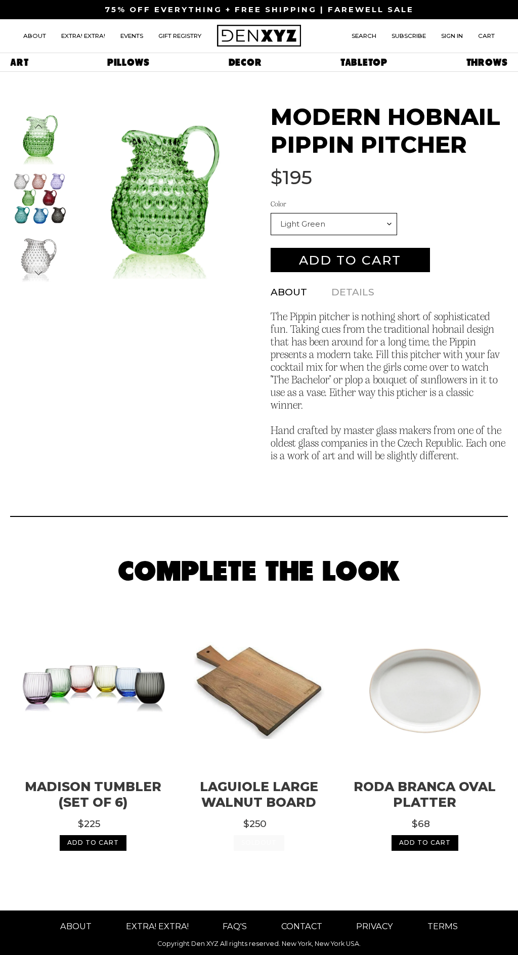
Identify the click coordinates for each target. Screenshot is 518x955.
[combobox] (334, 224)
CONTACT (301, 926)
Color (278, 204)
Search (364, 35)
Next (38, 273)
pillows (128, 62)
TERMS (442, 926)
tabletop (363, 62)
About (34, 35)
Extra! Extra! (83, 35)
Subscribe (409, 35)
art (19, 62)
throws (487, 62)
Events (131, 35)
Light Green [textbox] (302, 224)
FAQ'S (235, 926)
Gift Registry (179, 35)
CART (486, 35)
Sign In (452, 35)
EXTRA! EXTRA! (157, 926)
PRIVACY (374, 926)
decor (245, 62)
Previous (38, 126)
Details (352, 292)
